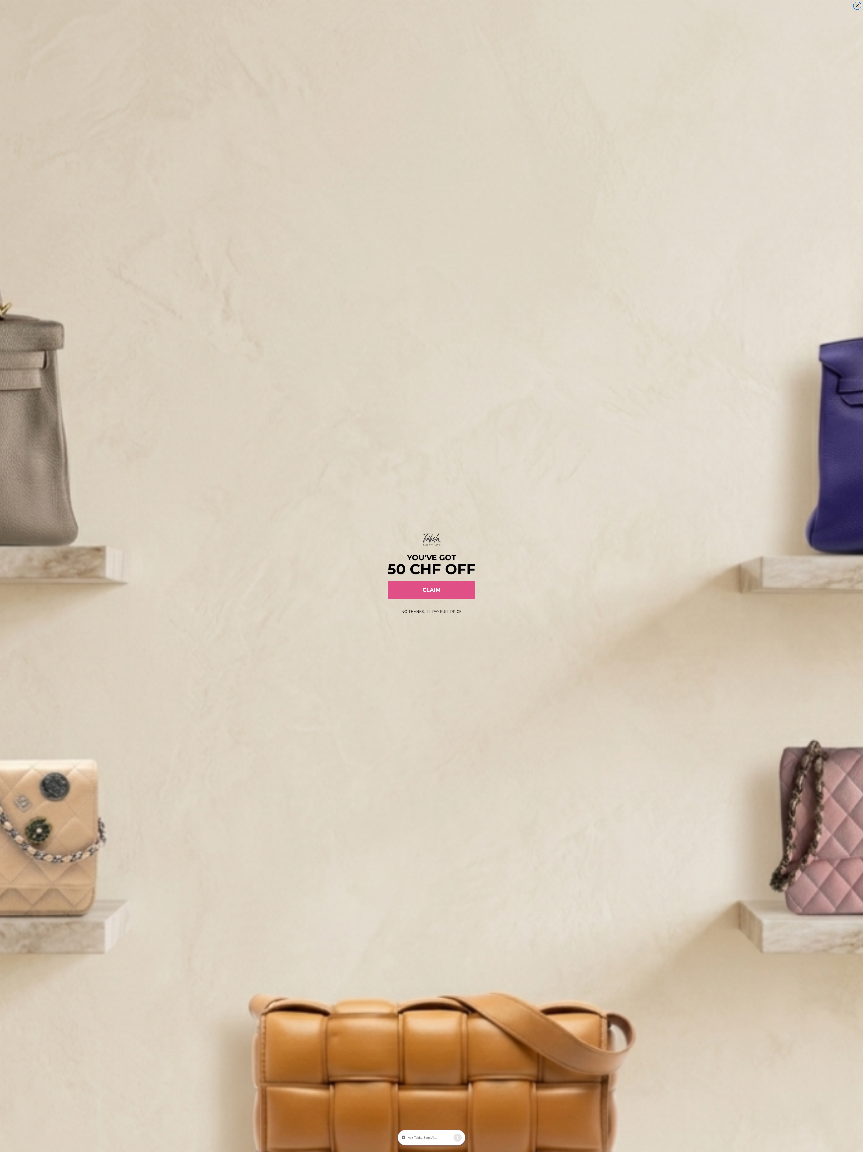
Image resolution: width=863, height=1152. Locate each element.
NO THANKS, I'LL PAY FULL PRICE (431, 612)
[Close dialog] (857, 6)
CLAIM (432, 590)
